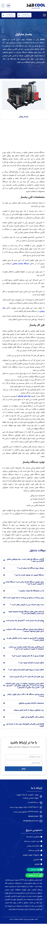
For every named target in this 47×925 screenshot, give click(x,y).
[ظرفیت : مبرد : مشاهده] (23, 95)
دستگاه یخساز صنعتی (20, 263)
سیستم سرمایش (15, 42)
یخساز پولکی (23, 116)
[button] (44, 15)
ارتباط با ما (36, 788)
